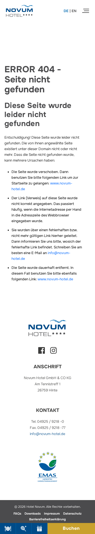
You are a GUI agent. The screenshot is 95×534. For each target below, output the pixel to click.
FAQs (17, 513)
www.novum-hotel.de (55, 279)
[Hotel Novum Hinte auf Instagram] (53, 352)
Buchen (71, 528)
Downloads (33, 513)
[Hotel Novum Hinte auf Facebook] (41, 352)
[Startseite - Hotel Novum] (19, 7)
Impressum (52, 513)
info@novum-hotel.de (47, 434)
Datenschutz (72, 513)
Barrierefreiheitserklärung (47, 519)
